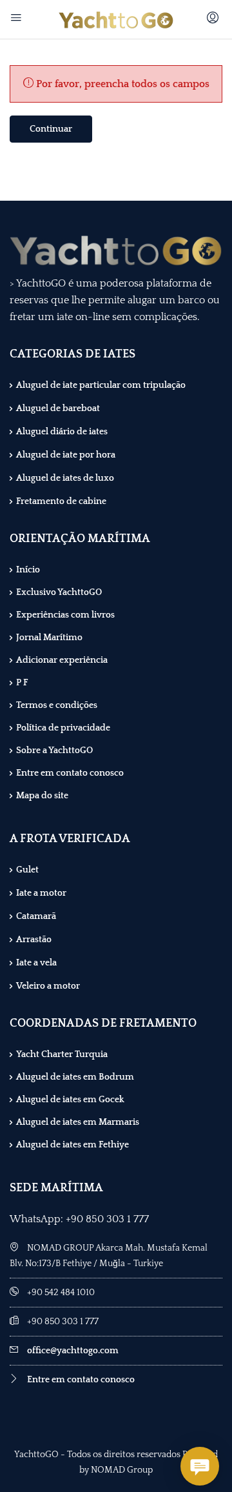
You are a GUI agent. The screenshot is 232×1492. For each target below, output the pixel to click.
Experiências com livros (65, 615)
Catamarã (36, 916)
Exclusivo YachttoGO (59, 592)
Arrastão (34, 939)
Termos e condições (56, 705)
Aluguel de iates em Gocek (70, 1099)
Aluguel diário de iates (62, 432)
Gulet (27, 870)
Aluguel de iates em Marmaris (77, 1122)
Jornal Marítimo (49, 637)
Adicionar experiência (62, 660)
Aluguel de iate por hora (65, 455)
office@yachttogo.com (73, 1351)
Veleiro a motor (48, 986)
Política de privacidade (63, 728)
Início (28, 570)
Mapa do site (42, 796)
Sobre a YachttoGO (54, 750)
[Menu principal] (17, 19)
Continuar (51, 129)
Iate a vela (36, 963)
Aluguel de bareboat (58, 408)
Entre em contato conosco (70, 773)
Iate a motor (41, 893)
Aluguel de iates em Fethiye (72, 1145)
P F (22, 683)
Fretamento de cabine (61, 501)
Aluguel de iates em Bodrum (75, 1077)
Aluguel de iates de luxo (65, 478)
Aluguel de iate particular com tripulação (101, 385)
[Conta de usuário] (214, 19)
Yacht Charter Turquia (62, 1054)
